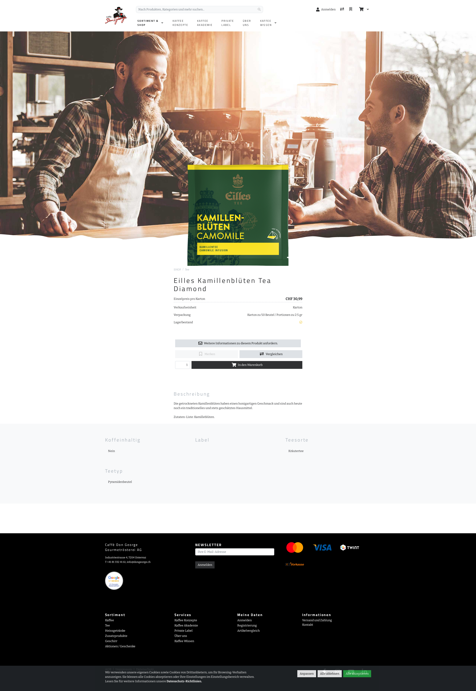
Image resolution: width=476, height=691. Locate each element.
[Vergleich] (342, 9)
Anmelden (205, 565)
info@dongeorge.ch (139, 562)
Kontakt (307, 624)
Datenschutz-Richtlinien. (184, 681)
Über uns (180, 636)
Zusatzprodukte (116, 636)
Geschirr (111, 641)
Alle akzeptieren (357, 673)
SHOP (177, 269)
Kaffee (109, 620)
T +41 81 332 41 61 (115, 562)
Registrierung (247, 625)
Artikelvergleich (248, 630)
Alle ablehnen (329, 673)
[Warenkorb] (361, 9)
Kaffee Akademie (186, 625)
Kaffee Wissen (184, 641)
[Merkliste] (351, 9)
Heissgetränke (115, 630)
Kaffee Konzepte (185, 620)
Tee (187, 269)
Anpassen (307, 673)
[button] (300, 322)
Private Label (183, 630)
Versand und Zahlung (317, 620)
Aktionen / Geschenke (120, 646)
